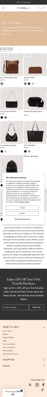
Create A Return (8, 337)
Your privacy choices (10, 354)
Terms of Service (9, 347)
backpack (38, 243)
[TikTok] (42, 389)
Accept (22, 208)
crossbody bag (19, 246)
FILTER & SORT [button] (6, 49)
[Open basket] (44, 8)
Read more (6, 34)
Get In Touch (7, 331)
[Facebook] (43, 385)
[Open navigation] (3, 8)
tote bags (36, 258)
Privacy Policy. (24, 202)
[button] (12, 393)
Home (4, 23)
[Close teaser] (21, 390)
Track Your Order (9, 344)
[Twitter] (30, 385)
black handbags (17, 261)
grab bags (32, 255)
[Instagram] (37, 385)
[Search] (40, 8)
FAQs (5, 341)
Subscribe (36, 307)
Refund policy (8, 350)
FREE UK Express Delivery (24, 2)
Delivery (6, 334)
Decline (22, 213)
